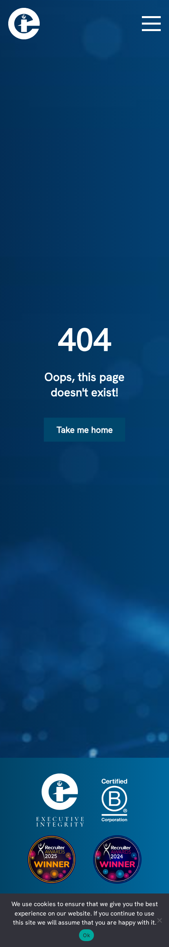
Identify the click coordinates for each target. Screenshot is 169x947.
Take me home (85, 430)
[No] (159, 920)
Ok (86, 935)
